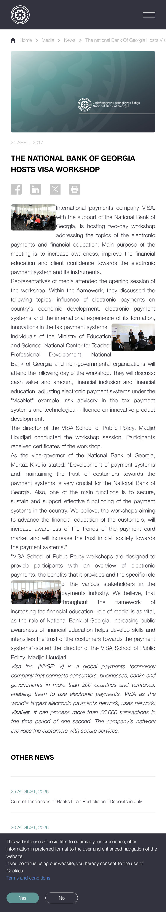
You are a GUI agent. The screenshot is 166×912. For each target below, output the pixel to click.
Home (26, 40)
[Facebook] (16, 189)
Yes (22, 898)
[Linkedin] (35, 189)
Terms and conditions (28, 878)
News (69, 40)
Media (48, 40)
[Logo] (20, 14)
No (62, 898)
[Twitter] (55, 189)
